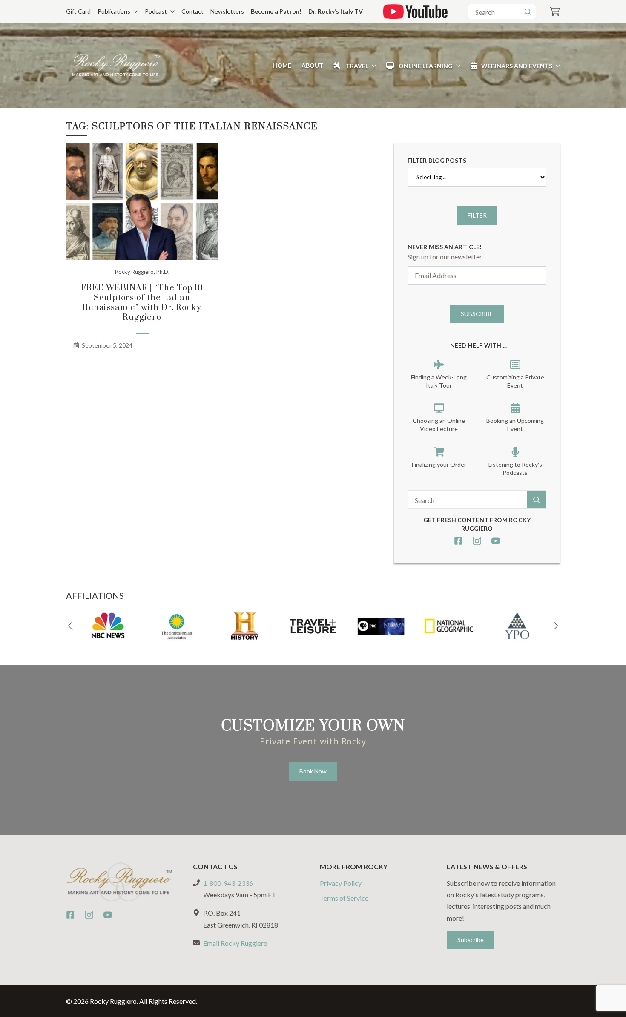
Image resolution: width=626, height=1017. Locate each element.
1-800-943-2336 (228, 883)
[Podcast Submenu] (171, 11)
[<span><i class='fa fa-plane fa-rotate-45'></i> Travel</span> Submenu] (372, 66)
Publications (114, 11)
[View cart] (555, 11)
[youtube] (495, 541)
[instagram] (477, 541)
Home (282, 65)
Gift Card (78, 11)
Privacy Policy (341, 883)
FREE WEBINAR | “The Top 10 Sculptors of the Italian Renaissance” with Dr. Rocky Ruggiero (142, 302)
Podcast (156, 11)
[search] (528, 12)
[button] (70, 626)
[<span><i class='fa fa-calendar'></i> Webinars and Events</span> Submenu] (556, 66)
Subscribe (477, 313)
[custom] (458, 541)
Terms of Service (344, 898)
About (312, 65)
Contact (192, 11)
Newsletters (227, 11)
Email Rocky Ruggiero (235, 943)
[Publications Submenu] (134, 11)
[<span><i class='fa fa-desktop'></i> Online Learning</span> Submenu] (456, 66)
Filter (477, 215)
